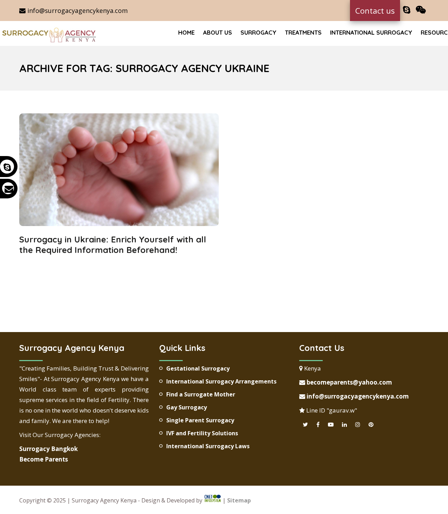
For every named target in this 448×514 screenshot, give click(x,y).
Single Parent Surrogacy (200, 420)
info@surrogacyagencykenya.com (77, 10)
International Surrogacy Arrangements (221, 381)
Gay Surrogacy (186, 407)
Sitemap (239, 500)
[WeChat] (421, 10)
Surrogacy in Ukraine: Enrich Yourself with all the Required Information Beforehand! (112, 244)
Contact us (375, 10)
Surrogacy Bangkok (48, 449)
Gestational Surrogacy (198, 368)
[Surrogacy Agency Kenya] (50, 34)
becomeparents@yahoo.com (348, 382)
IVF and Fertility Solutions (202, 433)
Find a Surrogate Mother (200, 394)
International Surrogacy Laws (208, 446)
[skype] (406, 10)
